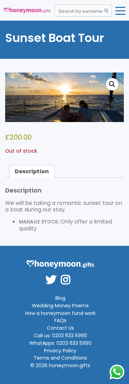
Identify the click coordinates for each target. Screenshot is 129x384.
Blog (60, 298)
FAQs (60, 320)
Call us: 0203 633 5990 (60, 336)
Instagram (68, 275)
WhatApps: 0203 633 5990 (60, 343)
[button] (112, 84)
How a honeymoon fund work (60, 313)
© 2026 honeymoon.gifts (60, 366)
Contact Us (60, 328)
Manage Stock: (39, 221)
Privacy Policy (60, 351)
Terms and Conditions (60, 358)
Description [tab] (32, 171)
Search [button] (106, 11)
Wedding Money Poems (60, 306)
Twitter (53, 275)
